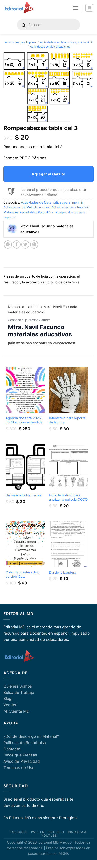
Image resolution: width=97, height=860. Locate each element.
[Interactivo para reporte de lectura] (68, 390)
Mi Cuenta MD (16, 711)
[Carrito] (89, 8)
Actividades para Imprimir (20, 42)
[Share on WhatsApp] (8, 244)
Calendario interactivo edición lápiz (22, 574)
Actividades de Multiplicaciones (50, 46)
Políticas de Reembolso (24, 742)
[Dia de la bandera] (68, 544)
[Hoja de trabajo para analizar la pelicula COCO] (68, 467)
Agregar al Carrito (48, 174)
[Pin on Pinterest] (34, 244)
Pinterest (55, 832)
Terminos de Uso (18, 767)
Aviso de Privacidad (21, 761)
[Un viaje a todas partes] (25, 467)
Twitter (37, 832)
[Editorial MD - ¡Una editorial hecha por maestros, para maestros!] (19, 7)
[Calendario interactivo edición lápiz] (25, 544)
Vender (9, 704)
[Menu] (75, 8)
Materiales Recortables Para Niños (28, 212)
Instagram (77, 832)
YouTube (49, 835)
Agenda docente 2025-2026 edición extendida (24, 420)
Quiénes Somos (17, 686)
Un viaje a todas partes (24, 495)
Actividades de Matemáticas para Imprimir (66, 42)
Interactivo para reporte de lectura (67, 420)
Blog (7, 698)
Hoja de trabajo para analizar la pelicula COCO (68, 497)
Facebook (18, 832)
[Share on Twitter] (25, 244)
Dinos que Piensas (20, 755)
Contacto (11, 749)
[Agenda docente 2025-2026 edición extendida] (25, 390)
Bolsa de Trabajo (18, 692)
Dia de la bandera (62, 572)
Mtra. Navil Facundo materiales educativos (40, 331)
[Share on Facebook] (17, 244)
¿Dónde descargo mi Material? (31, 736)
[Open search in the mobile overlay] (48, 25)
